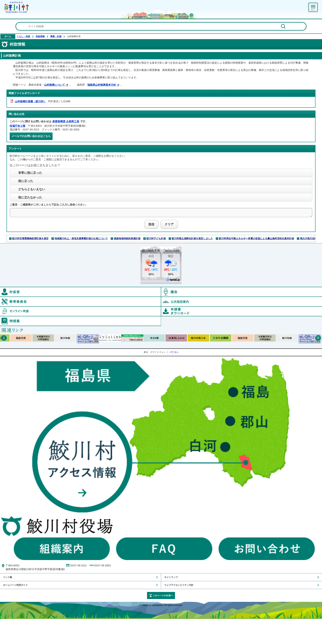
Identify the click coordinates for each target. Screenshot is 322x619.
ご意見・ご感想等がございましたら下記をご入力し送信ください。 (49, 204)
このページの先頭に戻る (161, 595)
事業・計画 (55, 36)
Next (318, 338)
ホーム (7, 36)
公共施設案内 (241, 301)
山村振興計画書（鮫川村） (30, 101)
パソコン (174, 352)
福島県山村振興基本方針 (101, 84)
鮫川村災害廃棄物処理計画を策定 (30, 238)
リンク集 (7, 577)
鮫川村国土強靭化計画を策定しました (192, 238)
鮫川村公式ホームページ (16, 7)
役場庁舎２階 (17, 125)
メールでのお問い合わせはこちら (31, 136)
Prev (4, 338)
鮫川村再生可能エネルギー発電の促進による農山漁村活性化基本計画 (256, 238)
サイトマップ (171, 577)
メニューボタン (313, 7)
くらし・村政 (23, 36)
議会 (241, 292)
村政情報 (40, 36)
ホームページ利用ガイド (15, 585)
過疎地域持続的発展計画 (127, 238)
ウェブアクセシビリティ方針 (178, 585)
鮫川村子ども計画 (156, 238)
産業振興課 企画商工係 (65, 121)
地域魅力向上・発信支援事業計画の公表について (81, 238)
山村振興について (54, 84)
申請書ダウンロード (241, 311)
